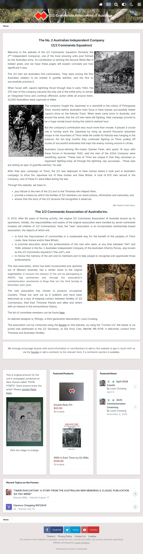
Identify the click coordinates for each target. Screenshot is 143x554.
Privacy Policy (65, 536)
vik (14, 508)
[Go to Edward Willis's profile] (9, 492)
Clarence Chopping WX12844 (29, 505)
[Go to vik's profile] (9, 507)
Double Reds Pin (63, 404)
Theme (50, 536)
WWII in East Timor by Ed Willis (71, 457)
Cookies (92, 536)
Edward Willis (20, 497)
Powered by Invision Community (71, 549)
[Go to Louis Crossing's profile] (103, 383)
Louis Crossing (118, 388)
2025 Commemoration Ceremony (116, 404)
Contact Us (80, 536)
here (62, 312)
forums (63, 324)
